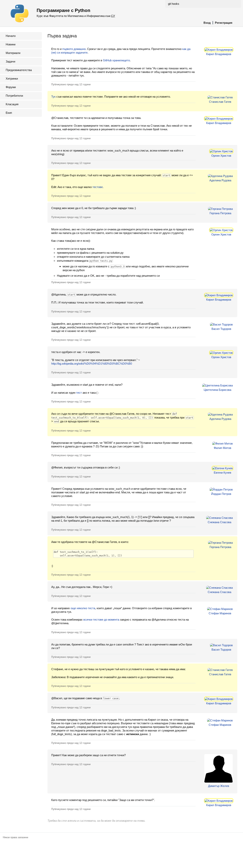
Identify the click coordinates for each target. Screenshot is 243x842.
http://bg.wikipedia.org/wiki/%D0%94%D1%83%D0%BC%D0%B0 (91, 363)
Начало (11, 35)
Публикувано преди (71, 84)
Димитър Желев (218, 785)
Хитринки (12, 78)
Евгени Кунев (222, 472)
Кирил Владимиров (218, 54)
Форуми (11, 87)
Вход (207, 22)
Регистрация (223, 22)
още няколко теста (83, 608)
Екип (9, 112)
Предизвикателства (19, 70)
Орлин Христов (221, 155)
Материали (13, 53)
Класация (12, 104)
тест (79, 392)
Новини (10, 44)
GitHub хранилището (116, 60)
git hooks (173, 3)
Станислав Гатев (220, 101)
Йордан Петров (221, 493)
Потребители (14, 95)
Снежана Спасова (219, 522)
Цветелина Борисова (217, 389)
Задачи (10, 61)
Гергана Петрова (220, 213)
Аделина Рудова (220, 180)
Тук (53, 96)
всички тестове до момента (101, 619)
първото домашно (74, 49)
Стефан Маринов (220, 613)
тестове (97, 187)
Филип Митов (222, 447)
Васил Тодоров (221, 328)
